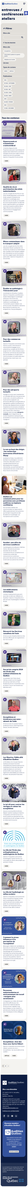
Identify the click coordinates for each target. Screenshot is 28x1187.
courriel (22, 1100)
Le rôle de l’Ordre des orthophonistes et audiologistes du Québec (13, 852)
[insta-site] (8, 1116)
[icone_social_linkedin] (16, 1116)
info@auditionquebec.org (10, 1108)
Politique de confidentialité (11, 1111)
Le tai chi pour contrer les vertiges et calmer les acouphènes (13, 806)
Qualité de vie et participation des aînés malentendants (12, 189)
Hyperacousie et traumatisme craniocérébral (10, 143)
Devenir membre (14, 1151)
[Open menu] (24, 4)
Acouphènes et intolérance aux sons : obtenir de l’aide (12, 719)
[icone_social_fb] (4, 1116)
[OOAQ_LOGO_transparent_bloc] (14, 839)
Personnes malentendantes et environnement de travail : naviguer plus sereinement (13, 995)
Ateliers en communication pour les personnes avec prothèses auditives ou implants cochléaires (14, 501)
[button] (26, 13)
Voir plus (6, 63)
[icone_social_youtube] (12, 1116)
